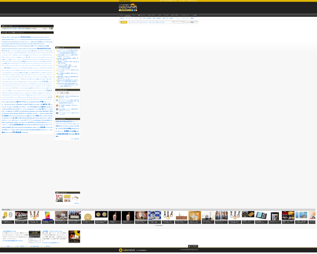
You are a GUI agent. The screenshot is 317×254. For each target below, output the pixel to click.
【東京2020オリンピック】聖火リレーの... (128, 222)
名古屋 (20, 111)
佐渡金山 (43, 106)
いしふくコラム (13, 50)
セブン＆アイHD (28, 79)
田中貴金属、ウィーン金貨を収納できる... (261, 222)
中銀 (41, 104)
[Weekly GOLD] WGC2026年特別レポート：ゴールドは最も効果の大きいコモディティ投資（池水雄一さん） (67, 85)
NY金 (38, 43)
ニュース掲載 (179, 0)
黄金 (76, 134)
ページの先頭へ (193, 246)
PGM (43, 43)
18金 (3, 37)
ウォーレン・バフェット (16, 59)
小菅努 (37, 115)
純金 (69, 128)
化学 (37, 109)
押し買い (46, 118)
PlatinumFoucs (14, 46)
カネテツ (31, 61)
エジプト (38, 59)
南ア (43, 109)
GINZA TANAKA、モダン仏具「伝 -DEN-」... (181, 222)
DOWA (8, 39)
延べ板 (11, 118)
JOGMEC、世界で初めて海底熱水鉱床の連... (301, 222)
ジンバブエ (12, 76)
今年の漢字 (8, 106)
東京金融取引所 (41, 124)
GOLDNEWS (5, 41)
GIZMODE (41, 39)
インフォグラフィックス (43, 57)
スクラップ (21, 76)
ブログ (159, 15)
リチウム (34, 97)
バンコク (43, 85)
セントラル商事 (35, 79)
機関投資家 (29, 127)
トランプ (51, 81)
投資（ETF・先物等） (168, 18)
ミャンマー (10, 97)
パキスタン (8, 88)
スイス (17, 76)
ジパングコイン (6, 74)
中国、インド (47, 102)
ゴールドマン (30, 70)
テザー (6, 81)
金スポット (61, 131)
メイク (15, 97)
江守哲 (38, 127)
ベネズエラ (40, 93)
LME (17, 43)
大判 (33, 113)
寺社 (31, 115)
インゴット (22, 57)
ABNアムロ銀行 (10, 37)
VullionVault (31, 48)
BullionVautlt (33, 37)
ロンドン (8, 99)
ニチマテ (49, 83)
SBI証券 (41, 46)
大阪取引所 (42, 113)
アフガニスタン (23, 52)
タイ (44, 79)
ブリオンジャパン (41, 90)
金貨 (70, 134)
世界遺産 (38, 102)
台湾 (13, 111)
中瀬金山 (38, 104)
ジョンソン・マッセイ (37, 74)
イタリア (30, 55)
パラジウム (14, 88)
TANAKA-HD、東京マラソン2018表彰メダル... (234, 222)
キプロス (14, 63)
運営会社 (48, 246)
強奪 (18, 118)
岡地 (4, 118)
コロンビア (34, 65)
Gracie (9, 41)
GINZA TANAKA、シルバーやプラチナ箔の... (61, 222)
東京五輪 (11, 124)
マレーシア (36, 95)
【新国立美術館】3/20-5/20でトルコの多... (141, 222)
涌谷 (24, 129)
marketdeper (24, 43)
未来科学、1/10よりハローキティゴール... (248, 222)
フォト (133, 15)
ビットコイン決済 (44, 88)
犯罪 (43, 129)
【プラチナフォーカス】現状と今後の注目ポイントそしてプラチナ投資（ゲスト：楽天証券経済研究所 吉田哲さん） (67, 51)
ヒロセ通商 (29, 88)
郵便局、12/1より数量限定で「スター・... (288, 222)
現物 (51, 129)
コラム (22, 65)
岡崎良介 (7, 118)
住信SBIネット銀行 (25, 106)
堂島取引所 (21, 113)
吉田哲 (17, 111)
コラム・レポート (152, 15)
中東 (34, 104)
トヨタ (39, 81)
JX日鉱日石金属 (48, 41)
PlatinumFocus (6, 46)
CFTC (48, 37)
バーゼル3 (48, 85)
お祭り (18, 50)
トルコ (16, 83)
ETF (25, 39)
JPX (44, 41)
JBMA (32, 41)
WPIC (3, 50)
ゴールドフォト (35, 68)
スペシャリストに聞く (42, 76)
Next (313, 217)
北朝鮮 (40, 109)
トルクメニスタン (10, 83)
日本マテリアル (28, 120)
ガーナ (9, 63)
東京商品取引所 (19, 124)
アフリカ (29, 52)
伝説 (20, 106)
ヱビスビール (49, 99)
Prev (3, 217)
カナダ (27, 61)
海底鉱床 (18, 129)
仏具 (13, 106)
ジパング (49, 72)
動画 (31, 109)
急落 (31, 118)
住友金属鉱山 (34, 106)
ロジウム (4, 99)
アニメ (11, 52)
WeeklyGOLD (42, 48)
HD (12, 41)
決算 (48, 127)
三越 (27, 102)
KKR (3, 43)
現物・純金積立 (157, 18)
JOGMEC (40, 41)
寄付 (26, 115)
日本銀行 (16, 122)
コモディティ (18, 65)
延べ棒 (15, 118)
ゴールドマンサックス (39, 70)
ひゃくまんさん (23, 50)
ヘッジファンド (27, 93)
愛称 (34, 118)
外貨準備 (29, 113)
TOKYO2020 (15, 48)
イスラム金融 (25, 55)
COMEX (4, 39)
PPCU (21, 46)
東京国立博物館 (27, 124)
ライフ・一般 (138, 18)
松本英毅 (16, 127)
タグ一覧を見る (75, 138)
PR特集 (25, 46)
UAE (27, 48)
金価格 (66, 131)
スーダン (49, 76)
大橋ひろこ (36, 113)
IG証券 (14, 41)
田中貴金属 (17, 132)
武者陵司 (35, 127)
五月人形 (15, 26)
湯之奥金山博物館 (34, 129)
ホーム (121, 15)
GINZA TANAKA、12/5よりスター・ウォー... (274, 222)
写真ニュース (20, 109)
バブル (23, 85)
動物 (29, 109)
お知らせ (122, 18)
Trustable (20, 48)
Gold (45, 39)
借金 (7, 109)
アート (10, 55)
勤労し (33, 109)
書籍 (38, 122)
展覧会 (40, 115)
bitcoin (19, 37)
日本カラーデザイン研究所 (9, 120)
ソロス (40, 79)
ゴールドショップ (185, 15)
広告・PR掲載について (22, 246)
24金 (6, 37)
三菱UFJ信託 (12, 102)
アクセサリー (42, 50)
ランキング (23, 97)
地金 (4, 113)
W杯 (6, 50)
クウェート (30, 63)
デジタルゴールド (22, 81)
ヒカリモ (24, 88)
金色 (66, 134)
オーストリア (12, 61)
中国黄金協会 (19, 104)
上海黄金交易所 (31, 102)
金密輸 (74, 131)
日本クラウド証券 (19, 120)
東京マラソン (6, 124)
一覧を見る (76, 203)
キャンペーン (185, 18)
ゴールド (7, 68)
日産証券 (23, 122)
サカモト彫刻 (25, 72)
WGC (49, 48)
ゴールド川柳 (18, 72)
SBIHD (29, 46)
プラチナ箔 (14, 93)
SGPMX (3, 48)
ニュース (128, 15)
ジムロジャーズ (13, 74)
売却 (26, 113)
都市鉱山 (74, 128)
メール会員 (194, 15)
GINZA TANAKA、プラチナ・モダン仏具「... (208, 222)
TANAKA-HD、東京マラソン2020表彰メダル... (34, 222)
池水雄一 (43, 127)
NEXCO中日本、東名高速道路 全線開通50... (101, 222)
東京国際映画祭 (34, 124)
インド (28, 57)
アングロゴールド (45, 52)
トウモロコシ (35, 81)
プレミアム (20, 93)
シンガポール (43, 72)
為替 (41, 129)
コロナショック (28, 65)
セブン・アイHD (20, 79)
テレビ (10, 81)
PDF (41, 43)
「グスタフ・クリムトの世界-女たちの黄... (194, 222)
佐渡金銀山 (48, 106)
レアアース (45, 97)
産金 (3, 132)
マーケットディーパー (44, 95)
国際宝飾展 (45, 111)
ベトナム (34, 93)
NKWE (31, 43)
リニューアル (40, 97)
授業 (49, 118)
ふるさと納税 (30, 50)
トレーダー (20, 83)
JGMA (35, 41)
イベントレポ (41, 55)
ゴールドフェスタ (26, 68)
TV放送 (24, 48)
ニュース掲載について (8, 246)
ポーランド (10, 95)
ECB (22, 39)
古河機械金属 (9, 111)
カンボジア (48, 61)
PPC (19, 46)
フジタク (19, 90)
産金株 (10, 132)
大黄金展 (6, 115)
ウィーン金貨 (8, 59)
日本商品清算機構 (45, 120)
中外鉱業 (25, 104)
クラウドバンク (37, 63)
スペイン (35, 76)
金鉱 (73, 134)
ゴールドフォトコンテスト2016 (12, 70)
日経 (26, 122)
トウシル (29, 81)
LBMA (10, 43)
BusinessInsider (40, 37)
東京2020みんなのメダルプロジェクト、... (221, 222)
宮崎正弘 (22, 115)
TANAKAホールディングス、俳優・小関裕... (154, 222)
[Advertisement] (67, 35)
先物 (16, 109)
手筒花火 (37, 118)
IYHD (26, 41)
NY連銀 (34, 43)
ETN (27, 39)
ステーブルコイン (29, 76)
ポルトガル (5, 95)
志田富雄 (27, 118)
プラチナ (49, 90)
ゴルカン (39, 65)
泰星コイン (7, 129)
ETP (30, 39)
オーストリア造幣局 (20, 61)
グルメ (46, 63)
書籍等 (192, 18)
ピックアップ (129, 18)
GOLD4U (49, 39)
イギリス (15, 55)
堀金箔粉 (16, 113)
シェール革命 (31, 72)
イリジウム (12, 57)
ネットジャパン (12, 85)
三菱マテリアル (20, 102)
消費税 (21, 129)
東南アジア (48, 124)
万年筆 (3, 102)
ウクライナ (25, 59)
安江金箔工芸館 (16, 115)
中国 (41, 102)
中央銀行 (30, 104)
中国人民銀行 (12, 104)
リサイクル (29, 97)
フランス (24, 90)
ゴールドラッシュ (9, 72)
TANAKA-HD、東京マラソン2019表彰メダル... (168, 222)
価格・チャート (141, 15)
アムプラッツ (34, 52)
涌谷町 (27, 129)
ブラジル (28, 90)
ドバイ (39, 83)
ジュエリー (29, 74)
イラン (7, 57)
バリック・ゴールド (29, 85)
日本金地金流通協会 (8, 122)
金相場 (59, 134)
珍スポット (47, 129)
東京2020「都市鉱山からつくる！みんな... (74, 222)
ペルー (44, 93)
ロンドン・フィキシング (15, 99)
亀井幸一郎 (46, 104)
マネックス (19, 95)
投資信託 (41, 118)
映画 (31, 122)
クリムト (43, 63)
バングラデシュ (37, 85)
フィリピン (13, 90)
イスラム (20, 55)
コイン (3, 65)
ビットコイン (36, 88)
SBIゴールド (34, 46)
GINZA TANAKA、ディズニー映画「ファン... (88, 222)
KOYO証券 (6, 43)
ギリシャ (25, 63)
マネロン (31, 95)
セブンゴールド (12, 79)
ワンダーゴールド (33, 99)
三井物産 (7, 102)
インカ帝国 (17, 57)
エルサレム (42, 59)
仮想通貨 (16, 106)
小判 (33, 115)
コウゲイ (7, 65)
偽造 (14, 109)
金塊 (70, 131)
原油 (51, 109)
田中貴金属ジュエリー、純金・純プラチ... (7, 222)
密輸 (28, 115)
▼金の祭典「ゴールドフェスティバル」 (52, 231)
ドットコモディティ (32, 83)
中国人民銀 (6, 104)
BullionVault (26, 37)
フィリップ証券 (7, 90)
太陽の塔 (11, 115)
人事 (5, 106)
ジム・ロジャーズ (22, 74)
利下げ (26, 109)
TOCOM (9, 48)
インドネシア (33, 57)
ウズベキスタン (32, 59)
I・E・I (28, 41)
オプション (47, 59)
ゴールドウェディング (16, 68)
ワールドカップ (41, 99)
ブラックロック (33, 90)
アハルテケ (15, 52)
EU (33, 39)
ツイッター (166, 15)
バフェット (18, 85)
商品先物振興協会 (31, 111)
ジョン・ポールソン (47, 74)
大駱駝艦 (47, 113)
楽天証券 (24, 127)
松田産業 (20, 127)
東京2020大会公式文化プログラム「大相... (21, 222)
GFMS (37, 39)
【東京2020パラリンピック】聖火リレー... (114, 222)
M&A (19, 43)
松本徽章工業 (9, 127)
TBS (7, 48)
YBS (8, 50)
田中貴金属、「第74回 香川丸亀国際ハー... (48, 222)
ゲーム (49, 63)
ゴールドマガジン (23, 70)
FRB (35, 39)
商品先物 (24, 111)
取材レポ (4, 111)
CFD (45, 37)
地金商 (7, 113)
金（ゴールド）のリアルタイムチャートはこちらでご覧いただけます (147, 22)
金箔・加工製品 (147, 18)
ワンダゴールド (25, 99)
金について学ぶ (174, 15)
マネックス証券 (25, 95)
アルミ (39, 52)
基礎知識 (11, 113)
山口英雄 (44, 115)
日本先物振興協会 (37, 120)
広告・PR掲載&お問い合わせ (190, 0)
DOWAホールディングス (15, 39)
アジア (8, 52)
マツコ (15, 95)
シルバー (37, 72)
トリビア (4, 83)
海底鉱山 (13, 129)
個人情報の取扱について (37, 246)
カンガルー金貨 (41, 61)
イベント (178, 18)
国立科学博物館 (38, 111)
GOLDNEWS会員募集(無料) (167, 0)
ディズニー (14, 81)
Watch (35, 48)
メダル (19, 97)
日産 (20, 122)
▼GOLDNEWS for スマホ (9, 231)
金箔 (63, 134)
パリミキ (20, 88)
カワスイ (36, 61)
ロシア (50, 97)
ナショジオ (44, 83)
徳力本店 (22, 118)
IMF (17, 41)
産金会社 (7, 132)
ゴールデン (44, 65)
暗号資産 (35, 122)
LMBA (14, 43)
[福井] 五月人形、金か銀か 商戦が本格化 (14, 28)
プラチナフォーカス (7, 93)
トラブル (45, 81)
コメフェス (12, 65)
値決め (10, 109)
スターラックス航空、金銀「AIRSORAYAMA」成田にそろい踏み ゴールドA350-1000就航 (67, 66)
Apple (15, 37)
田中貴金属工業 (24, 132)
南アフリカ (47, 109)
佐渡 (39, 106)
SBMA (44, 46)
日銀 (28, 122)
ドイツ (25, 83)
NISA (28, 43)
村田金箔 (42, 122)
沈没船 (50, 127)
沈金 (3, 129)
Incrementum (21, 41)
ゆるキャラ (36, 50)
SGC (47, 46)
